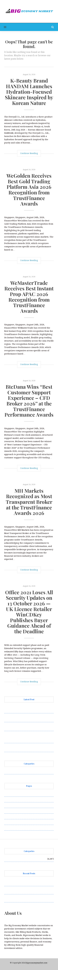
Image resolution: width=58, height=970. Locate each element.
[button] (3, 27)
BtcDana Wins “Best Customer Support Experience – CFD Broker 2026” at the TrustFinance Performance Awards (29, 400)
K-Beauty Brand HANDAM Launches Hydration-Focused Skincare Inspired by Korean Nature (29, 91)
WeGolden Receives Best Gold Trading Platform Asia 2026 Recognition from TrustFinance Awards (29, 189)
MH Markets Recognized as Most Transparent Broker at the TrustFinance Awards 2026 (29, 501)
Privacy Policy (11, 811)
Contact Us (9, 805)
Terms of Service (12, 822)
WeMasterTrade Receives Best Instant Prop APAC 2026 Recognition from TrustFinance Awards (29, 296)
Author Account (12, 799)
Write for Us (10, 827)
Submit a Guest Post (14, 816)
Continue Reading (29, 153)
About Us (8, 794)
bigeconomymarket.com (36, 963)
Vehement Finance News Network (20, 771)
